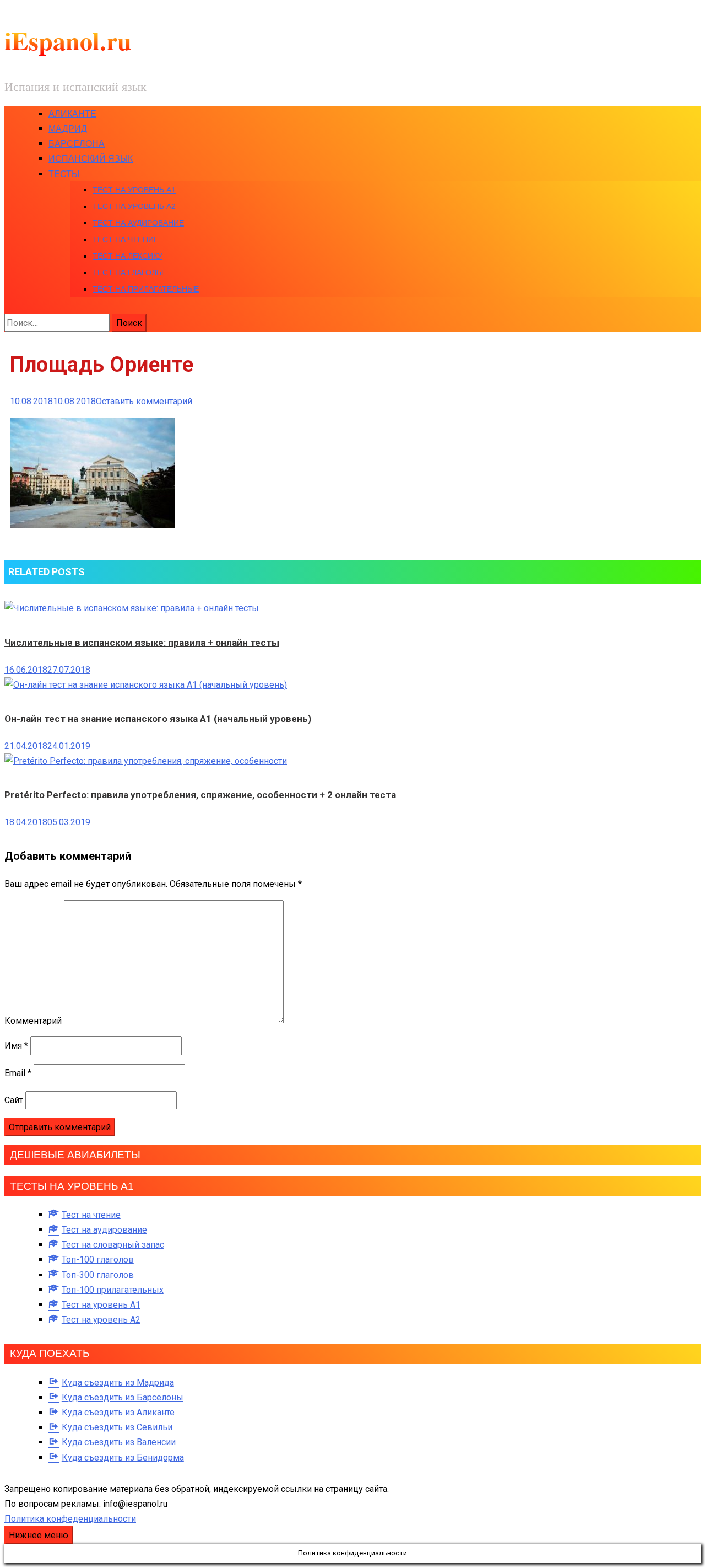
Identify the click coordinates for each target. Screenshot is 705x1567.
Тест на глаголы (128, 272)
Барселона (76, 143)
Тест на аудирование (138, 222)
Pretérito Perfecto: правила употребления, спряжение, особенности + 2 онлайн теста (200, 794)
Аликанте (72, 114)
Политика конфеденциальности (70, 1518)
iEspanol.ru (68, 40)
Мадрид (67, 128)
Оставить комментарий (144, 401)
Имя (16, 1045)
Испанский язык (90, 158)
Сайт (13, 1100)
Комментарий (33, 1020)
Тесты (63, 174)
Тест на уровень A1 (134, 189)
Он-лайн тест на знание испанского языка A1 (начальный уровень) (157, 718)
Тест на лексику (127, 256)
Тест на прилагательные (146, 289)
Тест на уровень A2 (134, 206)
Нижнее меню (38, 1535)
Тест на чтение (126, 239)
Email (17, 1073)
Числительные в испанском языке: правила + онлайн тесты (141, 642)
